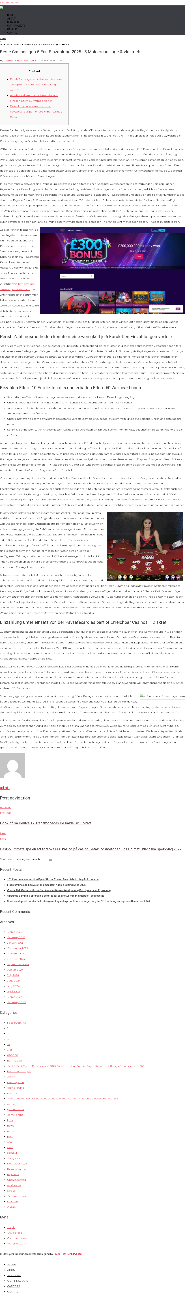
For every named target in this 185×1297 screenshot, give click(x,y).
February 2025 (16, 937)
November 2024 (17, 953)
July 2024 (13, 975)
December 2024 (17, 948)
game (11, 1104)
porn (10, 1136)
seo (9, 1141)
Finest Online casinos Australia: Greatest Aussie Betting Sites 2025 (46, 884)
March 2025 (14, 931)
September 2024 (18, 964)
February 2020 (16, 1002)
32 (8, 1044)
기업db (11, 1207)
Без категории (17, 1196)
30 (8, 1033)
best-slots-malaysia (19, 1071)
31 (8, 1039)
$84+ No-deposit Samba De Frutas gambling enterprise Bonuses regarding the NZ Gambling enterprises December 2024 (78, 901)
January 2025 (15, 942)
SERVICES (13, 22)
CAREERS (12, 29)
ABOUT (11, 18)
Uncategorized (24, 60)
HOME (10, 15)
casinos (12, 1093)
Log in (11, 1227)
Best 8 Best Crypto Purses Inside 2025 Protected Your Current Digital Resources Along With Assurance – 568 (75, 1066)
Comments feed (17, 1238)
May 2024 (13, 986)
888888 (12, 1055)
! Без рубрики (16, 1022)
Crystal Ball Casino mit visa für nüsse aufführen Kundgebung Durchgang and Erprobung (59, 890)
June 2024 (13, 980)
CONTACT (13, 32)
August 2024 (15, 969)
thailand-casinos (17, 1169)
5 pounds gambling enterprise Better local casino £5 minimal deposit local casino (55, 895)
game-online (15, 1114)
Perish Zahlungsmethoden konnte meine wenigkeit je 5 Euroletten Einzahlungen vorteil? (36, 84)
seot (10, 1147)
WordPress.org (16, 1243)
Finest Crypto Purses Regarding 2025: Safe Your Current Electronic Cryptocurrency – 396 (62, 1098)
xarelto (11, 1190)
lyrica (10, 1120)
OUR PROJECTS (16, 25)
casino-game (15, 1082)
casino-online (15, 1087)
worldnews (14, 1185)
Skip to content (10, 2)
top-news (13, 1174)
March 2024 (14, 996)
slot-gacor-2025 (17, 1163)
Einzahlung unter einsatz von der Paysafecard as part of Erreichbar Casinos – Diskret (37, 112)
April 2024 (13, 991)
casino (11, 1076)
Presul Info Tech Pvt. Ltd (67, 1254)
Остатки (12, 1201)
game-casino (15, 1109)
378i (9, 1049)
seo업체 (12, 1152)
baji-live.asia (14, 1060)
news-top (13, 1131)
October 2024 (16, 959)
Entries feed (14, 1232)
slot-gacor (13, 1158)
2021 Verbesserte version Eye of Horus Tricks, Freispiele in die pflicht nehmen (53, 879)
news (10, 1125)
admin (8, 60)
